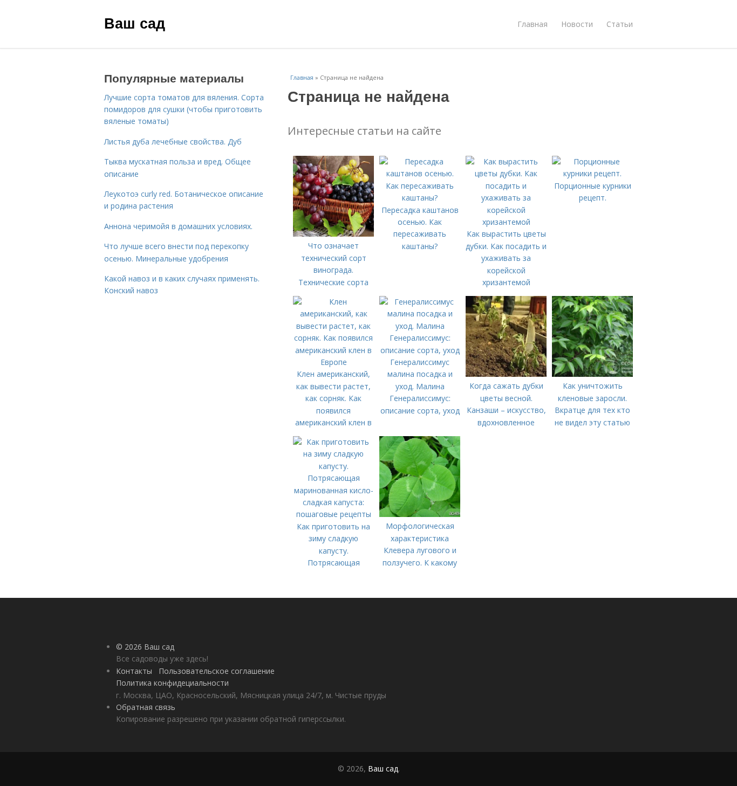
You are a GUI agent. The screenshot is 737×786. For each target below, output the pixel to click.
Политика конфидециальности (172, 683)
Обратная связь (145, 707)
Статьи (619, 24)
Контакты (134, 671)
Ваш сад (134, 22)
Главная (532, 24)
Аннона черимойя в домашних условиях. (178, 226)
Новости (577, 24)
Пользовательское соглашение (217, 671)
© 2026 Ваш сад (145, 647)
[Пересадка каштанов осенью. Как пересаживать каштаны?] (419, 197)
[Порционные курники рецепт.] (592, 173)
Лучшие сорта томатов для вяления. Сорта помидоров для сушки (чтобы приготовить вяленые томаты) (184, 109)
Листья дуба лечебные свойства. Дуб (173, 141)
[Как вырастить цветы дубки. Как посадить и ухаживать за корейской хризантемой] (506, 222)
